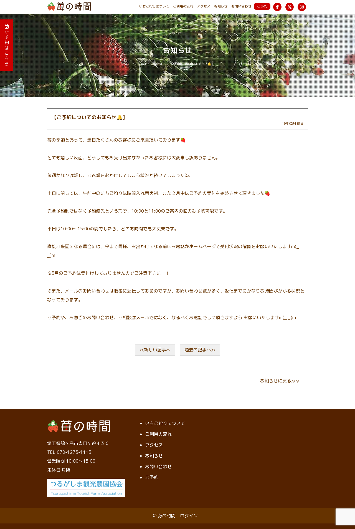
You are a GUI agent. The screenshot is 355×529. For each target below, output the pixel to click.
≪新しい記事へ (155, 350)
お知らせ (220, 6)
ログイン (189, 516)
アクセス (203, 6)
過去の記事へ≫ (199, 350)
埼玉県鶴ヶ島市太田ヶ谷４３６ (78, 443)
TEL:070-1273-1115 (69, 452)
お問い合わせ (241, 6)
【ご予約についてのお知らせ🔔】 (90, 117)
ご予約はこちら (6, 48)
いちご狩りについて (154, 6)
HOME (145, 64)
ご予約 (262, 6)
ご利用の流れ (183, 6)
